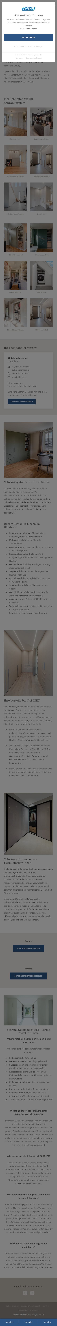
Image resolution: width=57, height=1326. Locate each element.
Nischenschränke (27, 872)
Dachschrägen (25, 740)
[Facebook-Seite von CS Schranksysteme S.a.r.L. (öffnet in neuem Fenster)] (25, 1293)
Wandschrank (43, 916)
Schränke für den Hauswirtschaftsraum (28, 613)
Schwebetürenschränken (16, 502)
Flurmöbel (33, 1064)
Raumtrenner (15, 1089)
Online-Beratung (12, 1306)
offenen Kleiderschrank (15, 916)
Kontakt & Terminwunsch (30, 1306)
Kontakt (28, 1322)
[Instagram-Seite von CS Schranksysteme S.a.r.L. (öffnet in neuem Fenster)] (32, 1293)
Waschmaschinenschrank (16, 505)
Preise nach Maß (23, 1183)
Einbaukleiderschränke (20, 1082)
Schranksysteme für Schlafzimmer (25, 536)
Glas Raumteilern (35, 756)
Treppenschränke (17, 571)
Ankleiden (48, 869)
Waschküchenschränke (20, 606)
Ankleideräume (16, 547)
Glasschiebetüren (17, 756)
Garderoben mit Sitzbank (21, 564)
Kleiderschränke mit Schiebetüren (25, 1071)
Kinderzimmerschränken (38, 498)
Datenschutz (23, 1310)
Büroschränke (33, 899)
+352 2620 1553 (20, 373)
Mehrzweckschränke (19, 540)
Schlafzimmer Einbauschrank (29, 595)
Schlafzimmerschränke (20, 533)
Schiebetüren (15, 763)
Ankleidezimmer (17, 599)
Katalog (47, 1322)
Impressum (20, 58)
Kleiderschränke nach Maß (22, 1075)
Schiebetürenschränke (20, 585)
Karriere (46, 1306)
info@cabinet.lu (19, 377)
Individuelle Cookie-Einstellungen (28, 46)
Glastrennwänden (17, 759)
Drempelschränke (12, 876)
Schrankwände (11, 902)
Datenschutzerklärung (33, 58)
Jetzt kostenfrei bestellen (28, 976)
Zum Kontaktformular (28, 948)
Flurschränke (29, 902)
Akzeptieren (28, 37)
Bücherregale (11, 872)
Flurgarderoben (16, 1064)
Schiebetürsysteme (35, 876)
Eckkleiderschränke (18, 578)
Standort (9, 1322)
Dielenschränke (16, 1061)
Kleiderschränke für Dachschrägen (25, 554)
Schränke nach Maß (18, 1092)
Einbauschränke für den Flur (22, 1057)
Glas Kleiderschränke (19, 592)
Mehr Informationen (28, 28)
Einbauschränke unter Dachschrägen (24, 869)
